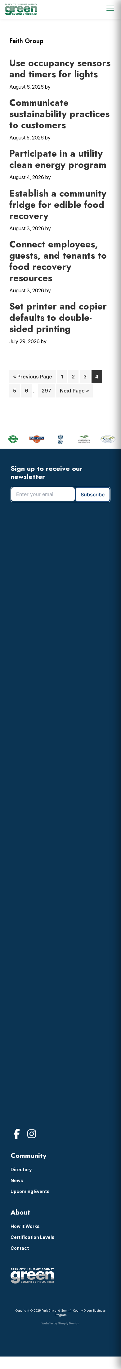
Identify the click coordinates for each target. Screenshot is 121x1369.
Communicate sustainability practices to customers (59, 114)
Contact (20, 1248)
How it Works (25, 1226)
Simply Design (68, 1323)
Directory (21, 1169)
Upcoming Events (30, 1191)
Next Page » (74, 392)
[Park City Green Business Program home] (21, 9)
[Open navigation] (110, 8)
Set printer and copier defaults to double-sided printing (58, 317)
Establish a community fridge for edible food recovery (57, 204)
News (17, 1180)
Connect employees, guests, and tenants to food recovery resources (58, 261)
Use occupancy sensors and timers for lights (59, 68)
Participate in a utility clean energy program (57, 159)
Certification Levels (33, 1237)
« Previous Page (32, 378)
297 (47, 390)
